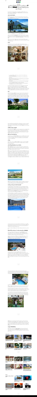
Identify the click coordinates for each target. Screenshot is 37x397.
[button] (16, 2)
